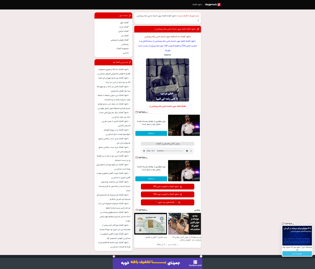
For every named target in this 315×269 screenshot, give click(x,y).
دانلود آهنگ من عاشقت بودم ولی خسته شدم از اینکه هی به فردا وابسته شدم (114, 186)
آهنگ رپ (125, 35)
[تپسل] (136, 112)
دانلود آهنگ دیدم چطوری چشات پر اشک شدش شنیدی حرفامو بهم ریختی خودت (115, 216)
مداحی (126, 53)
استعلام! (151, 133)
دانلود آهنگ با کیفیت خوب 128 (166, 194)
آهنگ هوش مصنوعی (120, 40)
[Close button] (311, 223)
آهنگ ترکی (124, 22)
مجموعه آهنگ (123, 48)
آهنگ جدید (183, 16)
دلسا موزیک (194, 16)
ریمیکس (125, 44)
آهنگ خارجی (123, 31)
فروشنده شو (297, 254)
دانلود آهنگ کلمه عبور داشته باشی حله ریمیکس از (175, 29)
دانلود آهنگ (197, 4)
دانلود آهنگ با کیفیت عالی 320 (166, 186)
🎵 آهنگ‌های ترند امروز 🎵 (166, 202)
